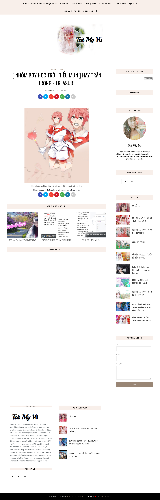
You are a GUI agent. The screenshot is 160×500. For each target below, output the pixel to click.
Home (24, 4)
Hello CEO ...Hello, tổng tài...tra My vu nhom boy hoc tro (141, 269)
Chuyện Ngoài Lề (57, 70)
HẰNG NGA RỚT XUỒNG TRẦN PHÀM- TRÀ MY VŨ (141, 319)
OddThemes (105, 497)
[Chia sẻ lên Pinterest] (73, 96)
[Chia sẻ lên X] (45, 96)
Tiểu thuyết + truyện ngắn (44, 4)
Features (121, 4)
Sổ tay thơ (76, 4)
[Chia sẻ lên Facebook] (40, 96)
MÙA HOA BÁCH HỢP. (76, 497)
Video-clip (88, 11)
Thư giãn (64, 4)
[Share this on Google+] (51, 96)
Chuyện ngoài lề (107, 4)
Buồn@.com (90, 4)
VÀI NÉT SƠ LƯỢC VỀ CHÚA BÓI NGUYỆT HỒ (142, 294)
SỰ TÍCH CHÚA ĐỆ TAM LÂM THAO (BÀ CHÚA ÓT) (142, 219)
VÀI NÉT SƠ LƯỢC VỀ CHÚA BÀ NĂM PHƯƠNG (142, 256)
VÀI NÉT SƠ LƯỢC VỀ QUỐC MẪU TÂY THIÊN (142, 232)
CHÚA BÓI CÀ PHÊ (138, 242)
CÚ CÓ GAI (136, 205)
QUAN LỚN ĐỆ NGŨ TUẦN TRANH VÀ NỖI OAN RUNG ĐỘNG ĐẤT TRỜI (141, 307)
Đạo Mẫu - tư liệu (72, 11)
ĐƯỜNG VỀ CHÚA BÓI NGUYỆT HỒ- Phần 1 (140, 281)
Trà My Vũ (51, 90)
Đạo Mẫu (133, 4)
